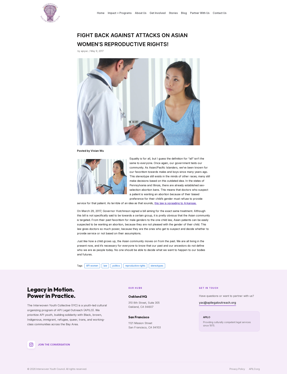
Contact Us (219, 13)
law (105, 265)
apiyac (84, 51)
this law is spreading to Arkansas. (175, 203)
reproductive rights (135, 265)
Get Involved (158, 13)
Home (100, 13)
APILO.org (254, 369)
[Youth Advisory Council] (50, 13)
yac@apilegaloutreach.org (217, 302)
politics (116, 265)
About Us (140, 13)
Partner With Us (199, 13)
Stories (173, 13)
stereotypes (157, 265)
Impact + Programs (120, 13)
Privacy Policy (237, 369)
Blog (184, 13)
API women (92, 265)
